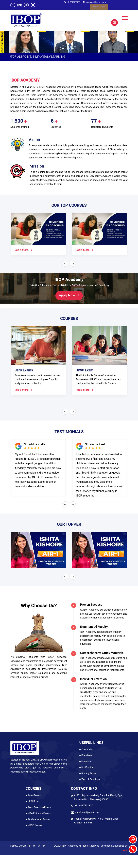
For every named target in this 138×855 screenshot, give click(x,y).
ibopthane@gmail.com (95, 2)
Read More (21, 250)
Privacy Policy (88, 773)
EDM (125, 849)
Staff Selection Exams (39, 807)
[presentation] (63, 48)
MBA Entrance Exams (39, 813)
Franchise (86, 755)
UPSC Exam (34, 801)
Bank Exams (34, 795)
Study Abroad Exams (39, 819)
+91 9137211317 (73, 2)
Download (86, 761)
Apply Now (67, 295)
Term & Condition (90, 779)
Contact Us (87, 749)
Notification (99, 7)
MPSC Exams (35, 825)
